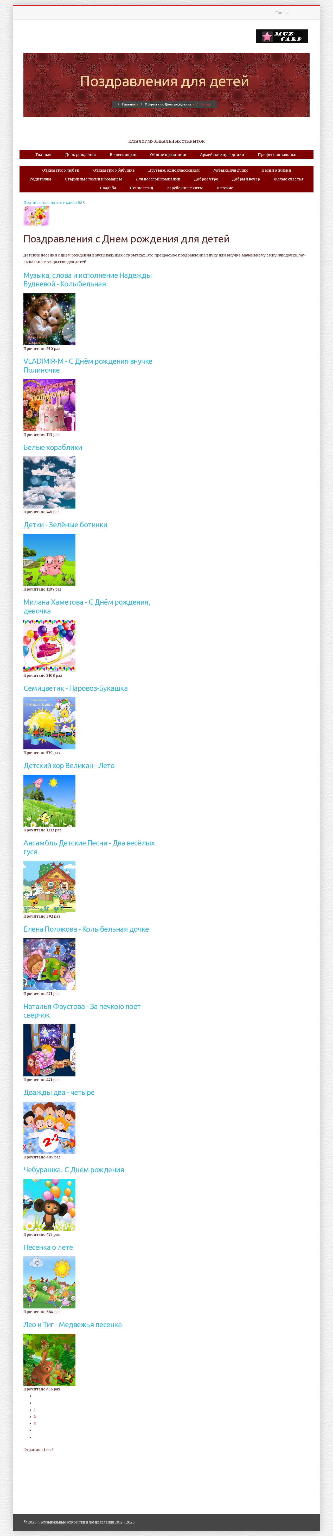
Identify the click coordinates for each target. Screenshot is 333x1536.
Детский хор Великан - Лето (68, 765)
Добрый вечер (246, 179)
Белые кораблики (52, 447)
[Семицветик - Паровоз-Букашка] (49, 723)
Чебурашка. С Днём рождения (73, 1169)
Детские (225, 188)
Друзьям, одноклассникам (174, 170)
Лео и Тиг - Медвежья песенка (72, 1324)
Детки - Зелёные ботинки (65, 525)
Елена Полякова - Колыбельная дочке (86, 929)
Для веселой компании (158, 179)
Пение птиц (141, 188)
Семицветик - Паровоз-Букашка (75, 688)
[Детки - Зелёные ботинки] (49, 559)
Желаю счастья (289, 179)
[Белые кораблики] (49, 482)
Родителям (40, 179)
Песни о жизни (276, 170)
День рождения (80, 154)
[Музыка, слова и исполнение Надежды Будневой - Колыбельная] (49, 318)
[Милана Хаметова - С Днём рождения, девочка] (49, 645)
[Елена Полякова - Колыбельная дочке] (49, 964)
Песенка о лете (48, 1247)
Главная (44, 154)
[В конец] (35, 1437)
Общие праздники (168, 154)
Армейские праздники (222, 154)
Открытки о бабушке (114, 170)
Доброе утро (206, 179)
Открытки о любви (60, 170)
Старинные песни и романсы (93, 179)
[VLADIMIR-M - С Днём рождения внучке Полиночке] (49, 405)
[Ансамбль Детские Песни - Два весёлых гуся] (49, 886)
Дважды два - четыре (59, 1092)
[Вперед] (35, 1430)
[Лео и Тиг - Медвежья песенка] (49, 1359)
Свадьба (108, 188)
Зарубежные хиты (185, 188)
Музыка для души (230, 170)
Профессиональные (277, 154)
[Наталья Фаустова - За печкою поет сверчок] (49, 1050)
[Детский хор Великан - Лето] (49, 800)
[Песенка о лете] (49, 1282)
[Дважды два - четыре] (49, 1127)
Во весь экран (123, 154)
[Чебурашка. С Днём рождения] (49, 1204)
